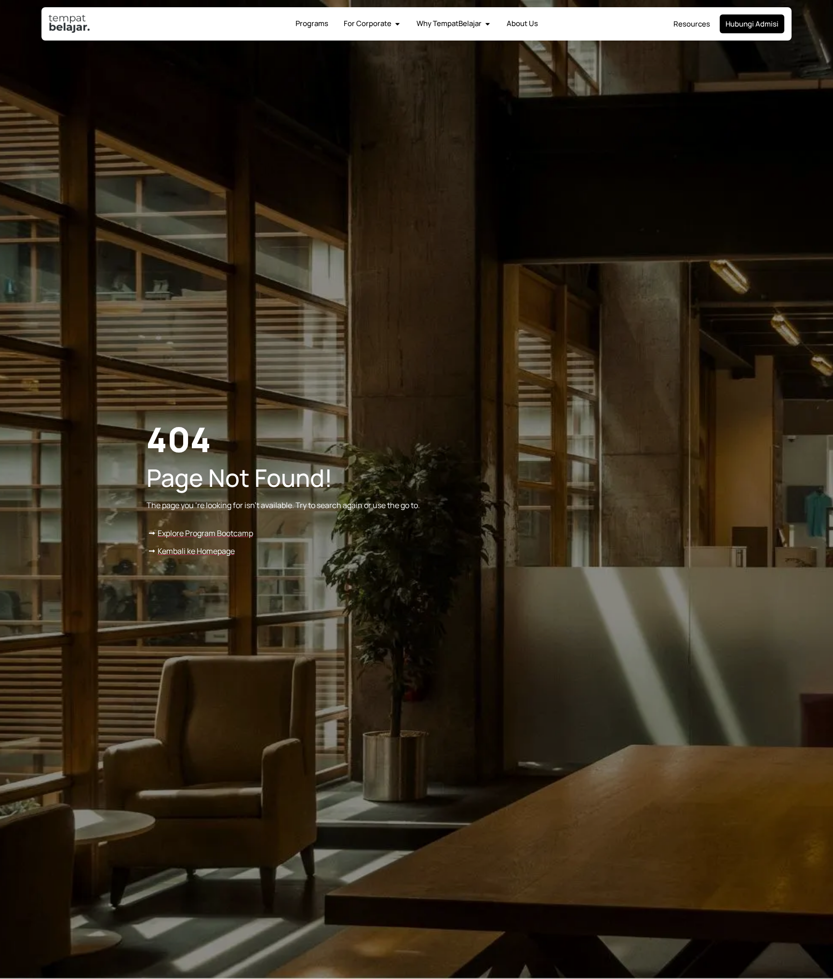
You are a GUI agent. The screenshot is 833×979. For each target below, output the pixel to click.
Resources (691, 24)
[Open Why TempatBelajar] (487, 23)
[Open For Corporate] (397, 23)
